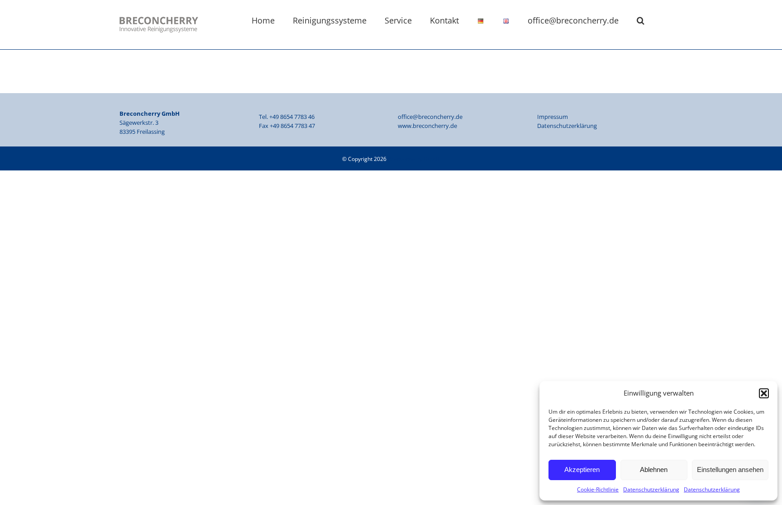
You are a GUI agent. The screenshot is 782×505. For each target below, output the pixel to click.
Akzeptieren (582, 469)
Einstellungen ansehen (730, 469)
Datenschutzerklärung (651, 489)
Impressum (552, 117)
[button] (763, 393)
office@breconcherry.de (430, 117)
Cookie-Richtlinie (598, 489)
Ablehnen (654, 469)
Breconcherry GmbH (414, 159)
